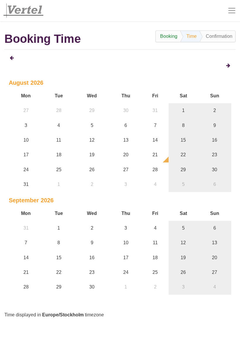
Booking (168, 36)
